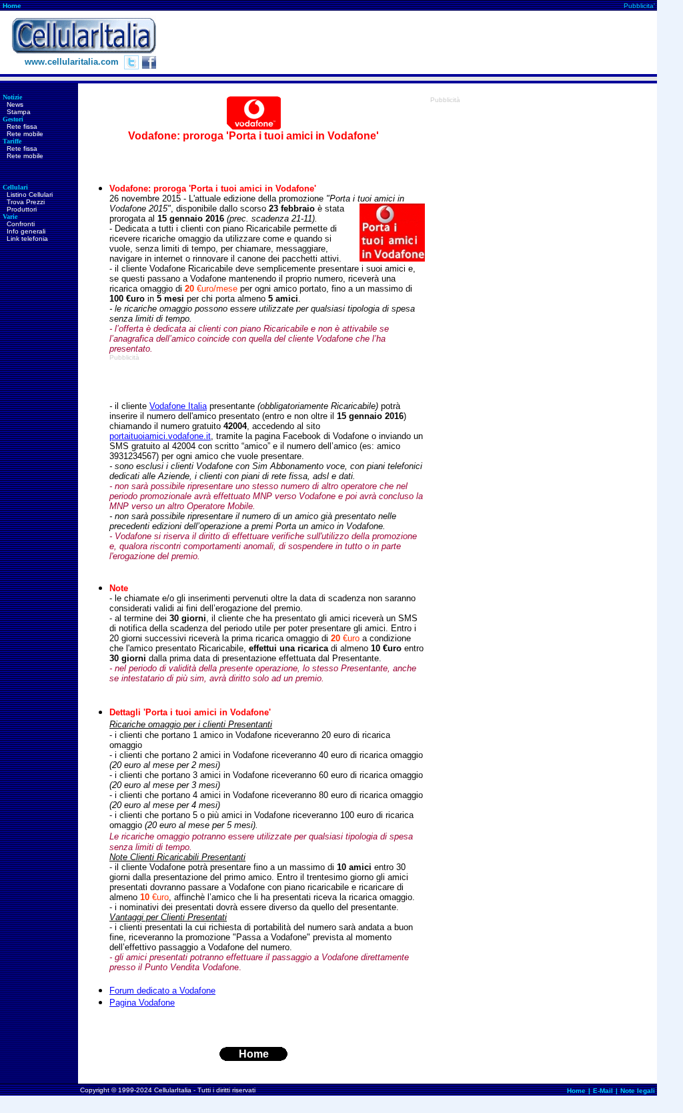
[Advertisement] (414, 43)
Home (12, 5)
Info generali (26, 231)
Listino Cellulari (30, 194)
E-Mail (603, 1090)
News (15, 104)
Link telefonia (27, 238)
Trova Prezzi (26, 202)
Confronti (21, 224)
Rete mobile (25, 133)
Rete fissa (22, 126)
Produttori (22, 209)
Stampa (19, 111)
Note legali (637, 1090)
